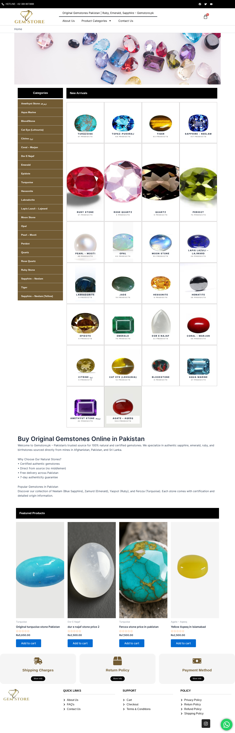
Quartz (25, 252)
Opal (24, 226)
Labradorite (28, 199)
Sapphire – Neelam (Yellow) (37, 296)
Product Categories (94, 20)
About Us (68, 20)
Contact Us (125, 20)
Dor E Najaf (27, 156)
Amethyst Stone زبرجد (34, 103)
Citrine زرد (27, 138)
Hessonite (27, 191)
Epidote (25, 173)
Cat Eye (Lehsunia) (32, 129)
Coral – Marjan (29, 147)
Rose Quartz (28, 261)
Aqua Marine (28, 112)
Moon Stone (28, 217)
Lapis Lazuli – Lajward (34, 208)
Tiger (24, 287)
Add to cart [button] (28, 643)
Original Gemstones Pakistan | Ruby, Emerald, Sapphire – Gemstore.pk (108, 13)
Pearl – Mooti (28, 234)
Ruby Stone (28, 269)
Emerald (26, 164)
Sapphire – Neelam (32, 278)
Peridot (25, 243)
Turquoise (27, 182)
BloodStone (28, 121)
